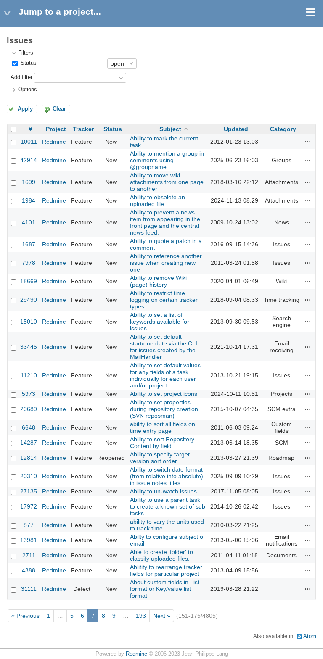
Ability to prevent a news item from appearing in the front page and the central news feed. (165, 222)
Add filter (21, 77)
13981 (28, 540)
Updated (236, 129)
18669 (28, 281)
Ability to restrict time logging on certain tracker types (164, 300)
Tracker (83, 129)
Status (28, 63)
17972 (28, 506)
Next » (161, 615)
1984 (28, 200)
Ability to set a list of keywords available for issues (159, 321)
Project (56, 129)
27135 (28, 491)
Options (27, 89)
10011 (29, 141)
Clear (59, 109)
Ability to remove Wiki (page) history (158, 281)
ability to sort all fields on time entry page (162, 427)
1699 (28, 182)
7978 (28, 262)
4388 (28, 570)
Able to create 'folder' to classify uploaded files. (161, 555)
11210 (29, 375)
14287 (28, 442)
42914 (28, 160)
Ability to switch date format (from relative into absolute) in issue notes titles (166, 476)
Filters (25, 53)
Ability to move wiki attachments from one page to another (167, 182)
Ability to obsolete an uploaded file (157, 200)
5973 (28, 393)
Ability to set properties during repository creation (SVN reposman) (164, 409)
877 (29, 525)
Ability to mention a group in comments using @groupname (167, 160)
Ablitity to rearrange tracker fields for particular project (166, 570)
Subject (170, 129)
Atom (309, 636)
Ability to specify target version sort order (160, 457)
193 (141, 615)
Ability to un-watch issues (163, 491)
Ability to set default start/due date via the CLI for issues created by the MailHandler (163, 346)
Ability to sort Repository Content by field (162, 442)
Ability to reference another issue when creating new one (166, 263)
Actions (307, 141)
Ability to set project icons (163, 393)
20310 (28, 476)
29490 (28, 299)
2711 (28, 555)
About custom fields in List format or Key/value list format (164, 589)
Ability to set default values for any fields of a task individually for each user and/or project (165, 375)
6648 (28, 427)
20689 (28, 409)
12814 (28, 457)
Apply (25, 109)
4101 (28, 222)
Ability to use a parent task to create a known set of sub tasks (167, 506)
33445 (28, 346)
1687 (28, 244)
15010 (28, 321)
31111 (29, 588)
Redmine (54, 141)
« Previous (25, 615)
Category (283, 129)
